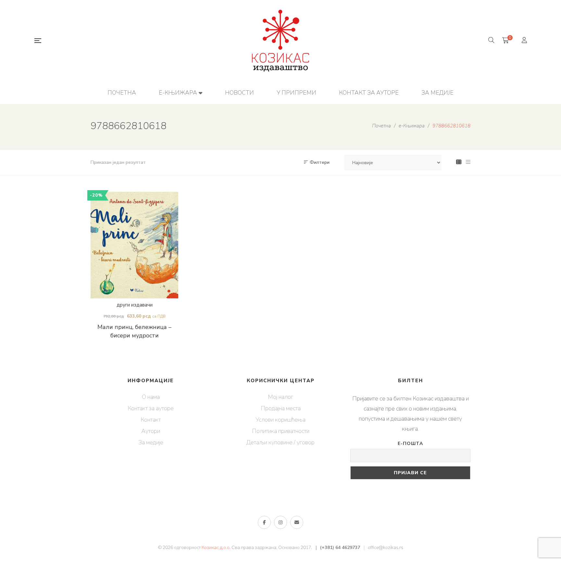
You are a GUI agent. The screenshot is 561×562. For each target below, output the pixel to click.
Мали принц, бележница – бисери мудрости (134, 331)
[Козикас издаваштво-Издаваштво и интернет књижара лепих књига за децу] (280, 40)
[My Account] (525, 41)
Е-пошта (410, 443)
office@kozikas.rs (385, 547)
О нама (151, 397)
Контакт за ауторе (151, 408)
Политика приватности (280, 431)
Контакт (151, 419)
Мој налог (280, 397)
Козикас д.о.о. (216, 547)
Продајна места (281, 408)
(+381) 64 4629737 (340, 547)
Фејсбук (264, 522)
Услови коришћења (280, 419)
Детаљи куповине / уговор (280, 442)
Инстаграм (280, 522)
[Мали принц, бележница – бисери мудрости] (134, 245)
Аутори (150, 431)
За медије (150, 442)
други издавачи (135, 305)
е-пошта (296, 522)
